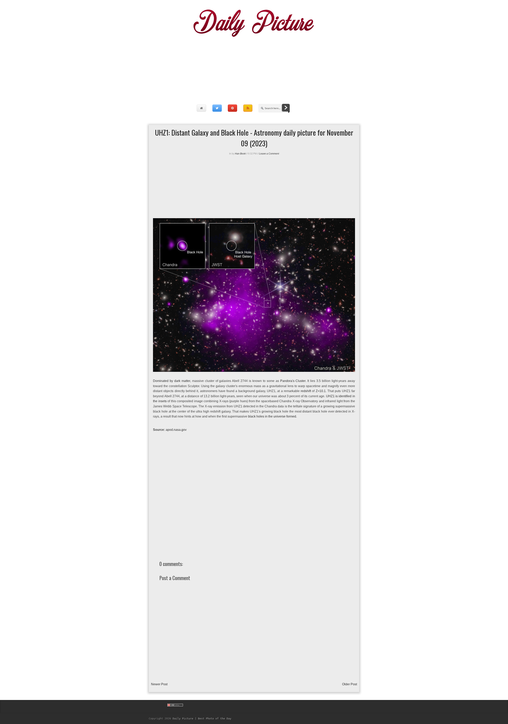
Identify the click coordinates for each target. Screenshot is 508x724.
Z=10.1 (321, 391)
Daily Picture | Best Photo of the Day (202, 718)
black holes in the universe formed (272, 416)
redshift (306, 391)
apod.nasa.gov (176, 429)
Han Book (240, 153)
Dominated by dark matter (171, 381)
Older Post (349, 684)
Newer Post (159, 684)
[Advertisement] (254, 66)
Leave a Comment (269, 153)
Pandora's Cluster (293, 381)
